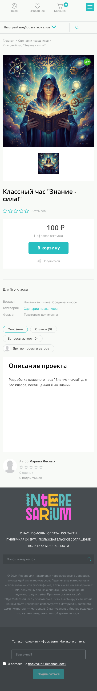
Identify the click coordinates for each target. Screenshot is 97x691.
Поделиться (51, 261)
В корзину (48, 248)
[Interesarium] (48, 506)
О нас (24, 533)
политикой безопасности (47, 664)
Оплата (53, 533)
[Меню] (90, 7)
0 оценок (26, 472)
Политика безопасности (48, 546)
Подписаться (48, 674)
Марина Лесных (42, 461)
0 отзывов (38, 211)
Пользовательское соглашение (65, 539)
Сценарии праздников (40, 308)
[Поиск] (77, 27)
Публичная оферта (21, 539)
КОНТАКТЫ (69, 533)
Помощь (38, 533)
